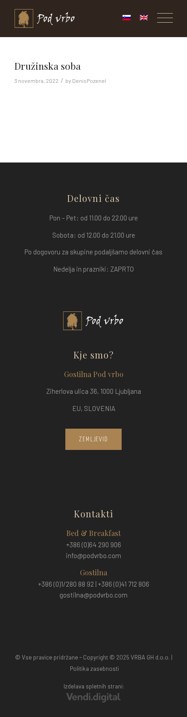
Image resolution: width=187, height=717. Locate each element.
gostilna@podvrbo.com (93, 595)
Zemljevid (93, 439)
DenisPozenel (89, 80)
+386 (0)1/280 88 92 (66, 584)
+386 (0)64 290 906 (93, 544)
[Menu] (160, 18)
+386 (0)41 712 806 (123, 584)
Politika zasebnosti (94, 668)
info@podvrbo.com (93, 555)
